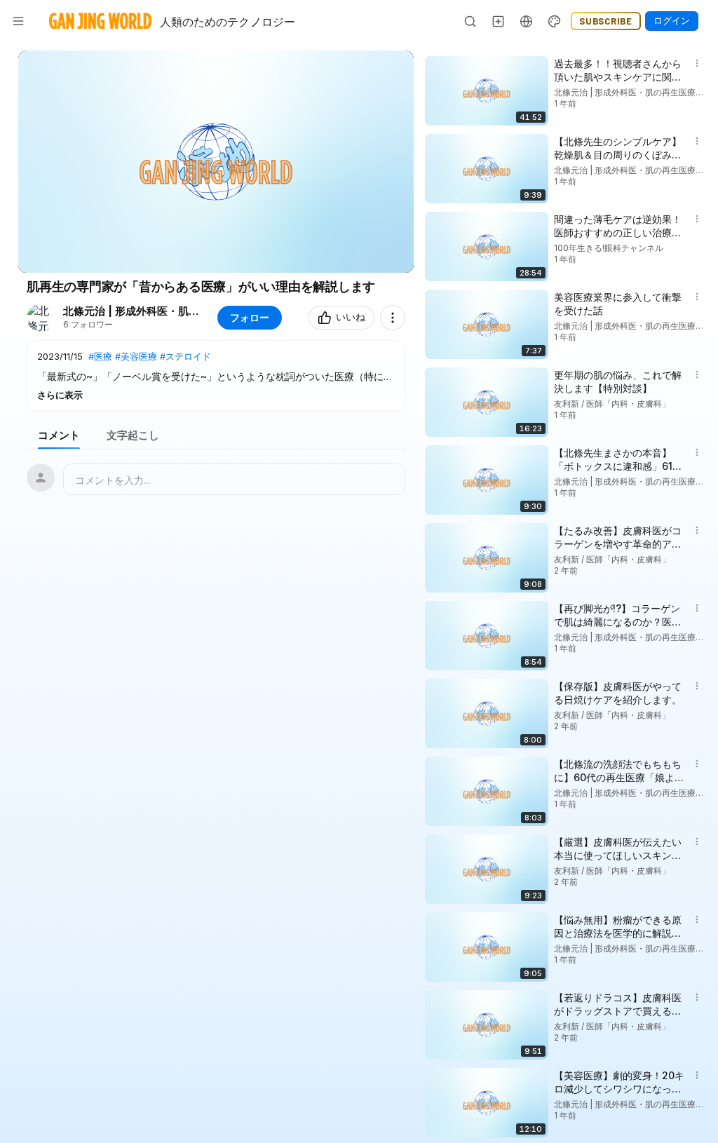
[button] (216, 375)
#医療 (100, 356)
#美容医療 (136, 356)
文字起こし (133, 435)
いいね (350, 317)
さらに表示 (60, 394)
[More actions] (392, 317)
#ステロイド (185, 356)
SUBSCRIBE (605, 21)
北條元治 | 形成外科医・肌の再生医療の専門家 (133, 311)
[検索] (470, 21)
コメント (59, 435)
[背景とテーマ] (555, 21)
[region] (216, 161)
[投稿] (498, 21)
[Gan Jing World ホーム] (100, 21)
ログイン (671, 20)
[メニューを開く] (18, 21)
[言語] (526, 21)
